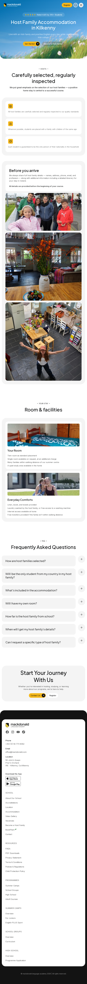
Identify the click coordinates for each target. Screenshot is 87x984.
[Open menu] (81, 5)
